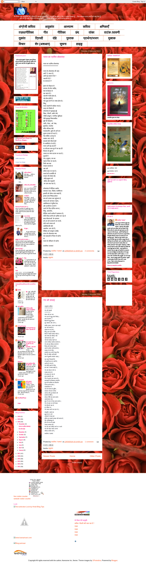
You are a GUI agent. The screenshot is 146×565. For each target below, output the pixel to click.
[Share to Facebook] (50, 254)
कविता (86, 26)
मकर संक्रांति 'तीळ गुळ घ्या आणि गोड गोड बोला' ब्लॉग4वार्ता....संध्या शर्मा (30, 344)
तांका (91, 32)
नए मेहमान (26, 196)
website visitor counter (22, 499)
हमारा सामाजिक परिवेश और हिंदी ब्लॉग (30, 364)
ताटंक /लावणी (112, 32)
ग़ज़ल (16, 270)
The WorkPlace (22, 398)
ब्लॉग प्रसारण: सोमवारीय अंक (29, 382)
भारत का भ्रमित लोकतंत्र (54, 57)
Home (72, 456)
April (20, 447)
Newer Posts (49, 456)
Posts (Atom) (77, 462)
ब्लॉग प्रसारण (21, 380)
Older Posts (95, 456)
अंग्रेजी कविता (27, 26)
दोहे (55, 38)
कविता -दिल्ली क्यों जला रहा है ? (84, 523)
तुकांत (22, 38)
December (22, 424)
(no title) (27, 216)
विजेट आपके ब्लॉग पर (110, 173)
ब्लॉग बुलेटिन (21, 306)
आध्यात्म (68, 26)
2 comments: (90, 251)
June (20, 445)
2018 (19, 422)
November (22, 432)
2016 (19, 456)
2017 (19, 453)
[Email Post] (98, 251)
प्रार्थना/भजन (90, 38)
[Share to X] (48, 254)
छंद (77, 32)
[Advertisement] (72, 275)
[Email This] (44, 254)
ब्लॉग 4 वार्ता (20, 340)
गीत (46, 32)
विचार (22, 44)
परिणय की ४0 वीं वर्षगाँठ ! (30, 185)
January (21, 450)
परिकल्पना (20, 362)
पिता (25, 258)
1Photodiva (96, 560)
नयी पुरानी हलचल (22, 326)
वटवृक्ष (19, 403)
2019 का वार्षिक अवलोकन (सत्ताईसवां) (30, 308)
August (21, 440)
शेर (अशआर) (42, 44)
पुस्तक (70, 38)
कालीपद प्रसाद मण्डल (20, 158)
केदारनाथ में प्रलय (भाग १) (21, 207)
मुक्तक (112, 38)
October (21, 434)
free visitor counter (21, 496)
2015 (19, 459)
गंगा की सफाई (49, 300)
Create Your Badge (20, 162)
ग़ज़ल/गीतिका (26, 32)
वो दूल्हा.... (26, 228)
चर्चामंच (19, 290)
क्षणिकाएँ (104, 26)
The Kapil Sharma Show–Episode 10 (30, 328)
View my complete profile (114, 265)
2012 (19, 466)
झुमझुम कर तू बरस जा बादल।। (22, 239)
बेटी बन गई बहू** (19, 248)
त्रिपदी (39, 38)
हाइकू (79, 44)
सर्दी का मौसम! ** (28, 172)
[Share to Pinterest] (52, 254)
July (20, 442)
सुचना (63, 44)
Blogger (114, 560)
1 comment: (89, 442)
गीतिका (62, 32)
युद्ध (27, 291)
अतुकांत (49, 26)
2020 (19, 416)
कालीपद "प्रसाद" (121, 220)
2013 (19, 464)
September (22, 437)
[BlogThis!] (46, 254)
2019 (19, 419)
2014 (19, 461)
